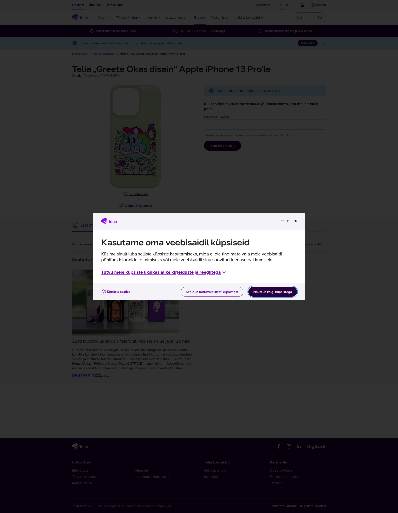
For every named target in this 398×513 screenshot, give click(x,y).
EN (295, 221)
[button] (164, 272)
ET (282, 221)
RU (288, 221)
